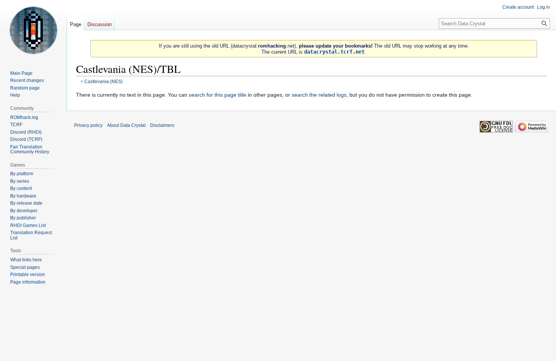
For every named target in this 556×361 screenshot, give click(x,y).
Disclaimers (162, 125)
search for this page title (217, 95)
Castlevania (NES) (103, 81)
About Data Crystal (126, 125)
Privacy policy (88, 125)
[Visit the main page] (33, 30)
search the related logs (319, 95)
